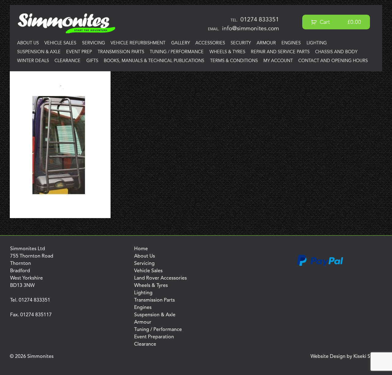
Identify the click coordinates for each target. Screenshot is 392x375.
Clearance (68, 61)
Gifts (92, 61)
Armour (266, 43)
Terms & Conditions (234, 61)
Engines (291, 43)
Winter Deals (33, 61)
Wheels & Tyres (227, 52)
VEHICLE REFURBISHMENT (138, 43)
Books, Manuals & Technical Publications (154, 61)
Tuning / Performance (177, 52)
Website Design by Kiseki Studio (346, 356)
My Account (278, 61)
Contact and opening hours (333, 61)
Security (241, 43)
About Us (28, 43)
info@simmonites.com (250, 29)
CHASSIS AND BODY (336, 52)
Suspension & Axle (39, 52)
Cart (339, 22)
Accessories (210, 43)
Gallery (180, 43)
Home (141, 249)
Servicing (93, 43)
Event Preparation (154, 337)
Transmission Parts (121, 52)
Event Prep (79, 52)
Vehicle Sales (60, 43)
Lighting (317, 43)
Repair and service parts (280, 52)
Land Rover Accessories (160, 278)
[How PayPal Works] (320, 264)
